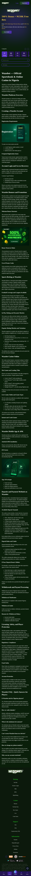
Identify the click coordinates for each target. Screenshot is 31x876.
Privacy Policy (16, 846)
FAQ (16, 828)
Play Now (6, 32)
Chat (15, 824)
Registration (24, 3)
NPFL (15, 792)
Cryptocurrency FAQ (15, 831)
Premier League (15, 785)
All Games (5, 64)
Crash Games (15, 816)
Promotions (15, 852)
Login (17, 3)
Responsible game (15, 842)
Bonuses (15, 803)
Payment (15, 839)
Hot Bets (15, 782)
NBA (15, 788)
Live (15, 813)
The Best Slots (15, 806)
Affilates (15, 849)
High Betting (15, 795)
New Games (15, 810)
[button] (25, 49)
